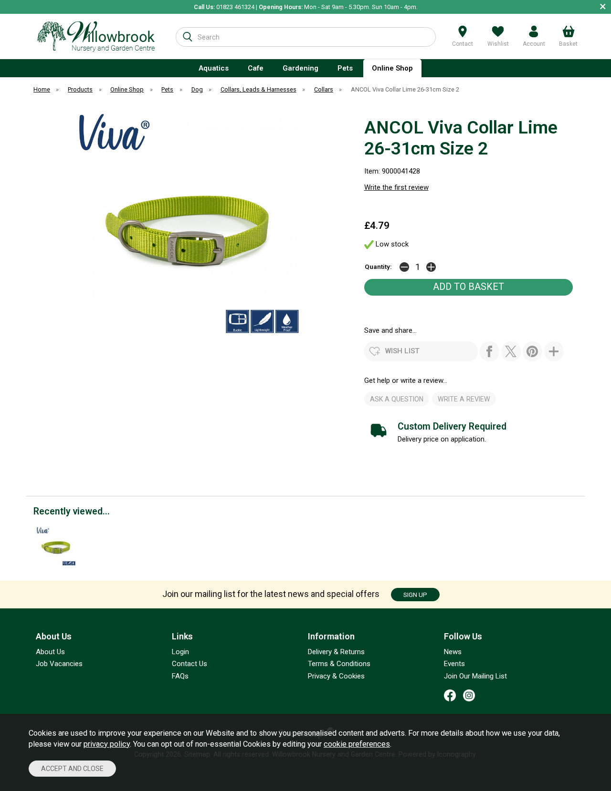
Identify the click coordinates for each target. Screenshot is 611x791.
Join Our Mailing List (475, 676)
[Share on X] (511, 351)
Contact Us (189, 663)
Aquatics (214, 68)
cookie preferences (357, 744)
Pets (345, 68)
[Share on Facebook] (489, 351)
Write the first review (396, 187)
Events (454, 663)
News (453, 651)
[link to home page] (96, 36)
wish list (402, 351)
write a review (464, 399)
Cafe (255, 68)
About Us (50, 651)
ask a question (396, 399)
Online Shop (392, 68)
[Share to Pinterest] (532, 351)
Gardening (300, 68)
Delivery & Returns (336, 651)
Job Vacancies (59, 663)
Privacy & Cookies (336, 676)
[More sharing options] (554, 351)
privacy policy (107, 744)
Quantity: (378, 266)
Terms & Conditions (339, 663)
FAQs (180, 676)
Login (180, 651)
